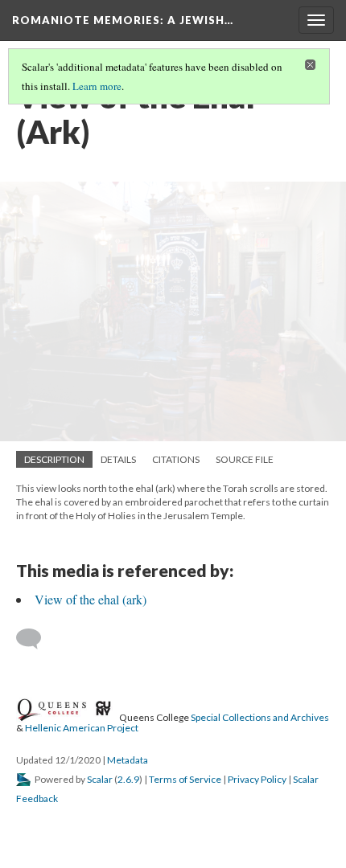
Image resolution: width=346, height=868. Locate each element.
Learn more (97, 86)
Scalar (100, 779)
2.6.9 (128, 779)
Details (118, 459)
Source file (245, 459)
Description (54, 459)
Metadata (127, 760)
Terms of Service (185, 779)
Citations (176, 459)
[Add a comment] (36, 638)
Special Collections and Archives (260, 716)
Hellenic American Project (81, 728)
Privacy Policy (257, 779)
